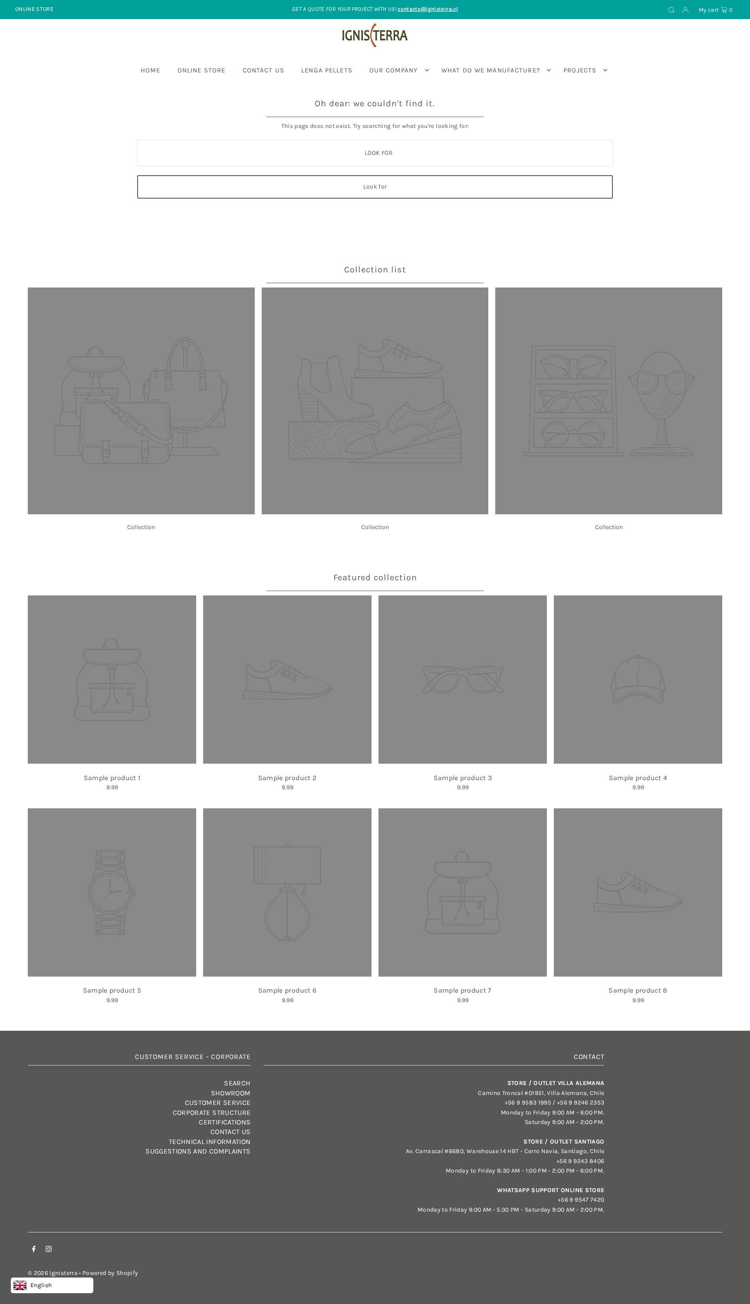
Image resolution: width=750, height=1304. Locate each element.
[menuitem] (150, 70)
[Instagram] (49, 1250)
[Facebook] (34, 1250)
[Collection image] (141, 512)
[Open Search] (671, 9)
